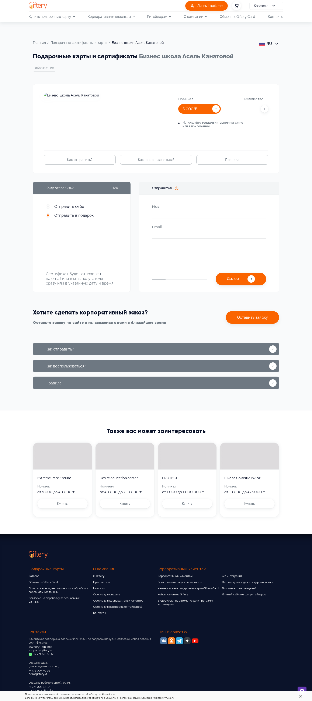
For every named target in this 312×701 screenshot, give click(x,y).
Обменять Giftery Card (237, 17)
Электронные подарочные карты (180, 582)
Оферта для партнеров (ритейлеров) (117, 606)
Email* (157, 227)
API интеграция (232, 576)
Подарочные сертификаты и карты (79, 43)
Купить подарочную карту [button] (50, 17)
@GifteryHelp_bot (40, 646)
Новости (99, 588)
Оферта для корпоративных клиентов (118, 600)
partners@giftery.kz (41, 690)
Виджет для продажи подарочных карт (248, 582)
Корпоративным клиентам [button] (109, 17)
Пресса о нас (102, 582)
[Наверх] (13, 687)
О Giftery (98, 576)
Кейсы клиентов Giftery (173, 594)
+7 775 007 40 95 (39, 670)
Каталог (34, 576)
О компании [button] (193, 17)
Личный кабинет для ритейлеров (244, 594)
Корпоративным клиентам (175, 576)
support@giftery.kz (40, 650)
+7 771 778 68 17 (43, 654)
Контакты (275, 17)
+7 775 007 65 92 (39, 686)
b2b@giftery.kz (38, 674)
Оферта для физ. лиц (106, 594)
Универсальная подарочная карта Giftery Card (188, 588)
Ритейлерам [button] (157, 17)
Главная (39, 43)
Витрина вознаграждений (239, 588)
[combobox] (199, 109)
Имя (156, 207)
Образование (44, 68)
